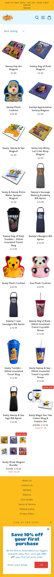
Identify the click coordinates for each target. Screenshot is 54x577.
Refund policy (27, 509)
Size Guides (27, 499)
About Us (27, 480)
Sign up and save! (26, 522)
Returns (27, 494)
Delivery (27, 489)
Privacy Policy (27, 513)
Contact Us (27, 485)
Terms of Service (27, 504)
